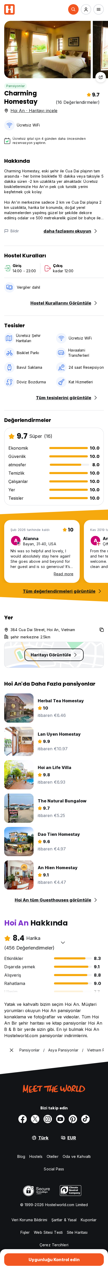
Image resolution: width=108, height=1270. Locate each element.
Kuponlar (88, 1220)
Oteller (52, 1156)
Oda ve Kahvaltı (77, 1156)
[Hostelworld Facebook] (22, 1119)
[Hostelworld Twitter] (35, 1119)
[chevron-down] (63, 942)
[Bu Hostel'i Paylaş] (100, 77)
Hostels (35, 1156)
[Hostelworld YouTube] (60, 1119)
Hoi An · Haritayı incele (33, 110)
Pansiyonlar (15, 86)
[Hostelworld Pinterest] (73, 1119)
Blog (21, 1156)
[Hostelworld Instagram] (48, 1119)
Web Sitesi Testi (48, 1232)
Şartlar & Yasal (64, 1220)
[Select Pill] (73, 9)
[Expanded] (11, 1050)
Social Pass (54, 1169)
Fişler (25, 1232)
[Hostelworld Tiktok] (85, 1119)
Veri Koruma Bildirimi (29, 1220)
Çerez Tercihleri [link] (54, 1245)
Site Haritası (77, 1232)
